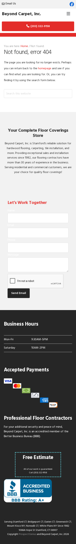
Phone (11, 240)
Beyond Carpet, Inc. (21, 14)
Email (11, 225)
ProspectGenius (27, 534)
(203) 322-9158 (40, 26)
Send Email (18, 293)
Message (13, 254)
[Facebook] (72, 4)
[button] (68, 14)
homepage (44, 68)
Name (11, 210)
